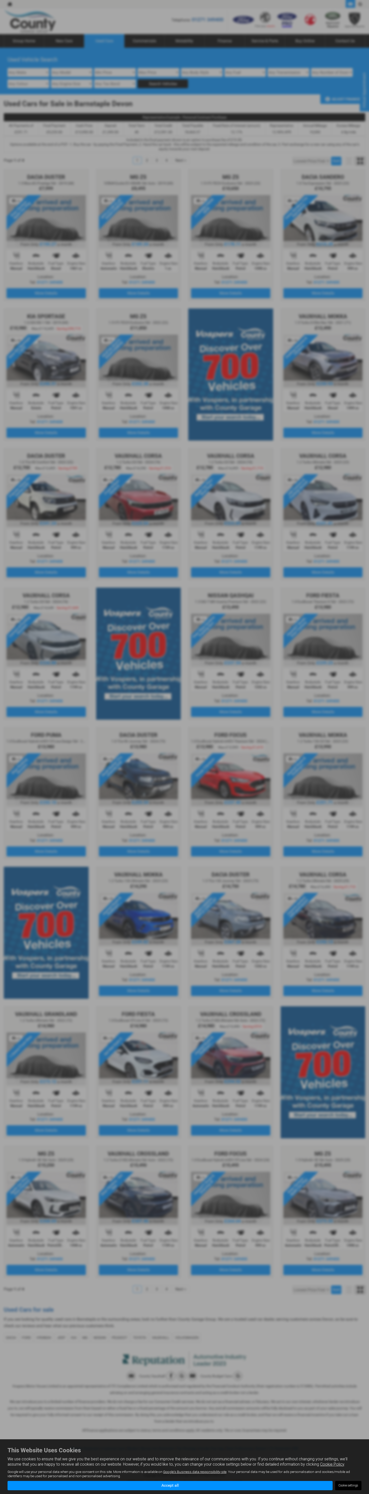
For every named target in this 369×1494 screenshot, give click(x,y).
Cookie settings (348, 1485)
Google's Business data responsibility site (194, 1472)
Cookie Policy (332, 1464)
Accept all (170, 1485)
